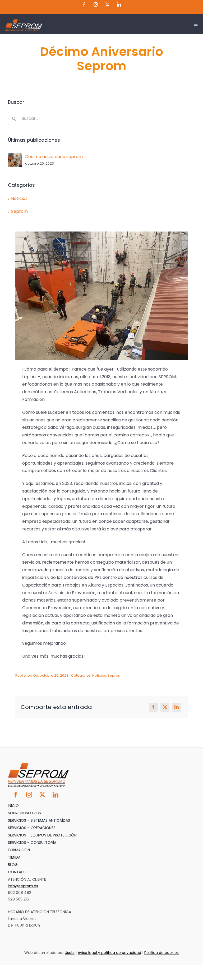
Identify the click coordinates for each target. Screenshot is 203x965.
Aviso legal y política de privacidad (109, 952)
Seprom (115, 675)
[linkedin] (118, 4)
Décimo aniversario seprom (54, 157)
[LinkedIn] (176, 707)
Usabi (70, 952)
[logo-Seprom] (23, 21)
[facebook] (84, 4)
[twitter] (107, 4)
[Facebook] (153, 707)
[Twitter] (165, 707)
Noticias (99, 675)
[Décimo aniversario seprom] (15, 157)
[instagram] (95, 4)
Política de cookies (161, 952)
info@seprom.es (23, 886)
